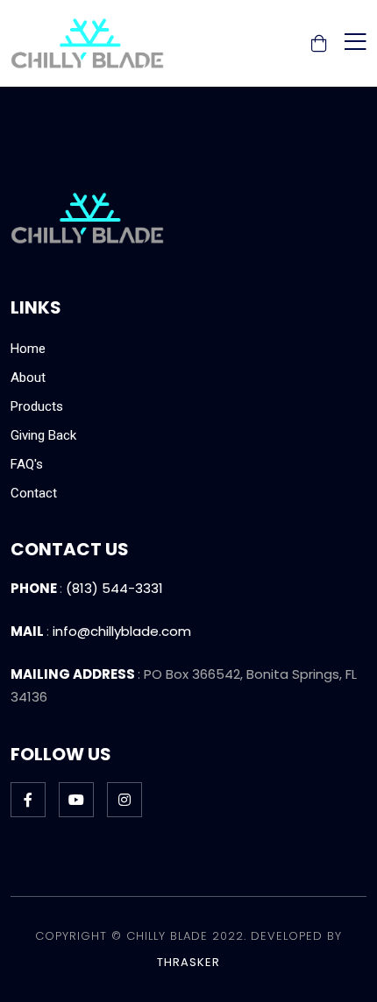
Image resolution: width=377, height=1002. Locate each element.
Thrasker (188, 962)
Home (28, 348)
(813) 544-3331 (114, 588)
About (28, 377)
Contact (34, 493)
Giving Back (43, 435)
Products (37, 406)
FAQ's (27, 464)
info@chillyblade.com (122, 631)
